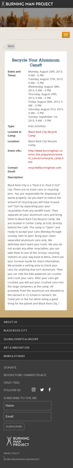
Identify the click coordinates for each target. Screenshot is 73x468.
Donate (10, 367)
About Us (10, 321)
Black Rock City (15, 330)
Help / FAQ (11, 382)
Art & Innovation (16, 347)
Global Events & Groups (21, 339)
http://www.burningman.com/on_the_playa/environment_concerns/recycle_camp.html (46, 156)
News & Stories (14, 356)
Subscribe (14, 426)
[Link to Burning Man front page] (36, 4)
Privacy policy (12, 453)
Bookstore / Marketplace (25, 375)
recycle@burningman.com (44, 167)
